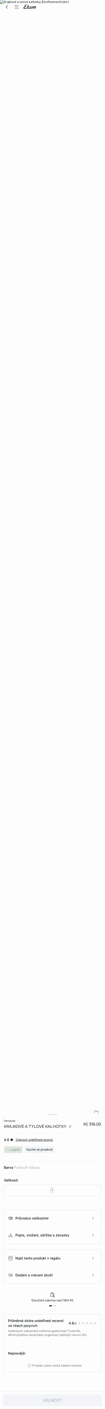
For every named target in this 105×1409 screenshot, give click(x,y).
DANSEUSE (9, 1120)
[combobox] (52, 1190)
